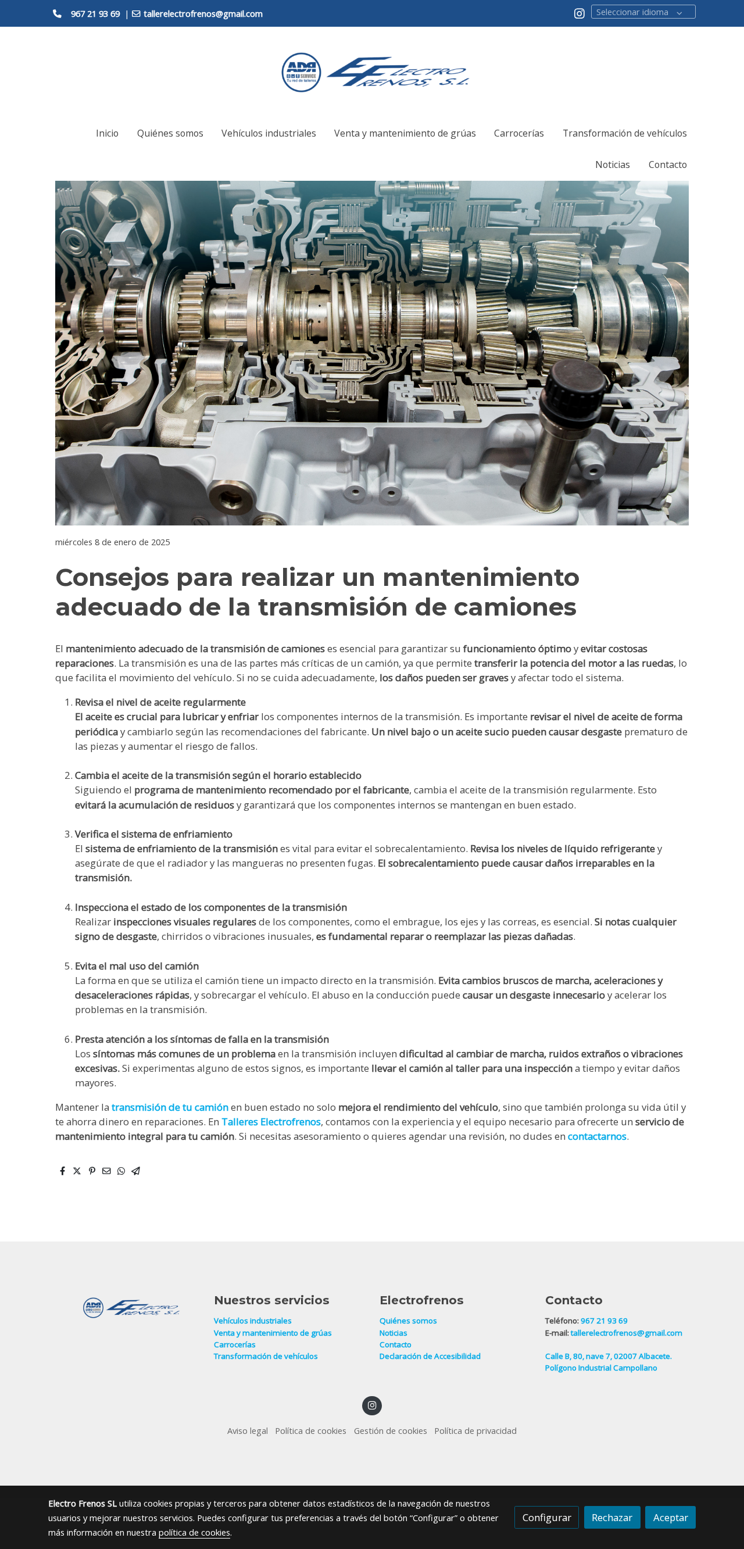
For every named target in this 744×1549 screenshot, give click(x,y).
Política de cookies (310, 1430)
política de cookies (194, 1532)
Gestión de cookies (390, 1430)
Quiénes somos (408, 1320)
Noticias (393, 1333)
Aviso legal (247, 1430)
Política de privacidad (475, 1430)
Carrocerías (235, 1344)
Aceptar (670, 1517)
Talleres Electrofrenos (271, 1121)
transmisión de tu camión (168, 1107)
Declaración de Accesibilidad (430, 1356)
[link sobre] (123, 1307)
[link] (372, 72)
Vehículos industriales (253, 1320)
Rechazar (612, 1517)
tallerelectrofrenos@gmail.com (626, 1333)
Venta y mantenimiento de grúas (273, 1333)
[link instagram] (579, 13)
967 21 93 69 (605, 1320)
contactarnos (597, 1136)
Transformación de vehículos (266, 1356)
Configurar (547, 1517)
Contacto (396, 1344)
